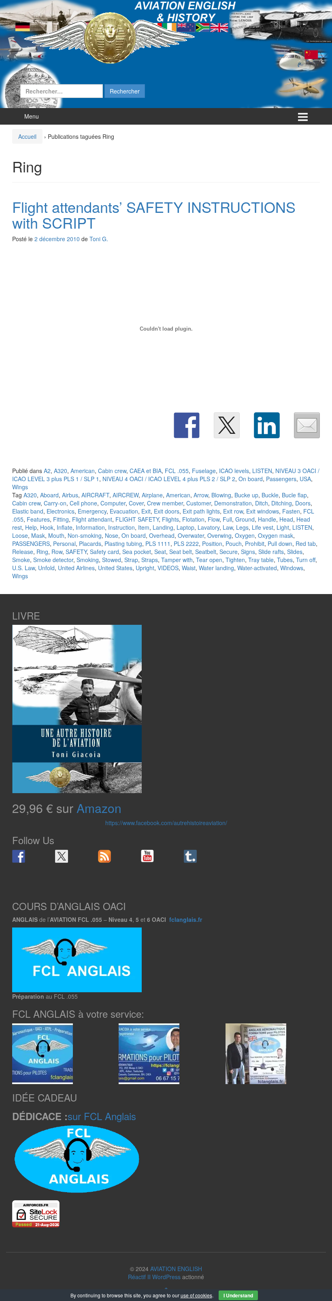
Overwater (191, 535)
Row (56, 552)
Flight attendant (92, 519)
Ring (42, 552)
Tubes (285, 560)
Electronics (60, 511)
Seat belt (180, 552)
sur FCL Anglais (102, 1116)
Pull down (280, 543)
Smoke (21, 560)
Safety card (104, 552)
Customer (198, 503)
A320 (60, 471)
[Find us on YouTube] (147, 856)
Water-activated (257, 568)
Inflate (64, 527)
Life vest (262, 527)
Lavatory (208, 527)
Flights (170, 519)
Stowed (111, 560)
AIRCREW (125, 495)
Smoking (88, 560)
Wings (20, 487)
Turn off (305, 560)
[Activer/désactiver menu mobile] (303, 116)
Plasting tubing (123, 543)
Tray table (261, 560)
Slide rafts (271, 552)
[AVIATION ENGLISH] (109, 37)
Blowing (221, 495)
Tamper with (177, 560)
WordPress (166, 1277)
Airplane (152, 495)
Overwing (219, 535)
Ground (245, 519)
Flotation (193, 519)
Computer (113, 503)
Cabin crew (112, 471)
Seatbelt (205, 552)
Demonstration (233, 503)
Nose (111, 535)
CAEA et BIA (146, 471)
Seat (160, 552)
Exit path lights (201, 511)
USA (305, 479)
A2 (47, 471)
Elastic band (27, 511)
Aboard (49, 495)
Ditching (281, 503)
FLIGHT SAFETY (137, 519)
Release (22, 552)
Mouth (56, 535)
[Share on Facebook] (187, 425)
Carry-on (55, 503)
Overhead (162, 535)
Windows (291, 568)
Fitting (61, 519)
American (82, 471)
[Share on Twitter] (227, 425)
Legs (242, 527)
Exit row (233, 511)
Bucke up (246, 495)
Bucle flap (294, 495)
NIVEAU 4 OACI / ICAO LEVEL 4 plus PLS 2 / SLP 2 (168, 479)
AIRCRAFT (95, 495)
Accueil (27, 136)
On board (250, 479)
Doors (303, 503)
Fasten (291, 511)
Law (228, 527)
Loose (20, 535)
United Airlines (76, 568)
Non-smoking (85, 535)
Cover (136, 503)
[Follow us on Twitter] (61, 856)
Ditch (261, 503)
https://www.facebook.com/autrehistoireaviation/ (166, 823)
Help (31, 527)
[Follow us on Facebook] (18, 856)
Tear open (209, 560)
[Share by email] (307, 425)
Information (90, 527)
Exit (146, 511)
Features (38, 519)
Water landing (216, 568)
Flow (213, 519)
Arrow (201, 495)
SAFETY (76, 552)
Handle (267, 519)
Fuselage (204, 471)
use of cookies (196, 1295)
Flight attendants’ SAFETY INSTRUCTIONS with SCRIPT (154, 214)
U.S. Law (23, 568)
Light (283, 527)
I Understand (238, 1295)
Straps (149, 560)
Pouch (234, 543)
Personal (64, 543)
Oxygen (245, 535)
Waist (189, 568)
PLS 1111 (157, 543)
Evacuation (124, 511)
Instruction (121, 527)
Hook (46, 527)
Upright (145, 568)
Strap (131, 560)
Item (143, 527)
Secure (228, 552)
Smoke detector (53, 560)
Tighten (235, 560)
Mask (38, 535)
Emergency (92, 511)
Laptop (185, 527)
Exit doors (166, 511)
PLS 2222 (186, 543)
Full (227, 519)
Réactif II (139, 1277)
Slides (294, 552)
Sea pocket (136, 552)
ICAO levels (234, 471)
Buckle (270, 495)
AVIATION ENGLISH (176, 1269)
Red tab (306, 543)
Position (212, 543)
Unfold (46, 568)
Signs (248, 552)
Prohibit (254, 543)
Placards (90, 543)
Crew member (165, 503)
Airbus (70, 495)
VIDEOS (168, 568)
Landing (163, 527)
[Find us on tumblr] (190, 856)
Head (286, 519)
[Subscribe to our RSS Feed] (104, 856)
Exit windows (262, 511)
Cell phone (83, 503)
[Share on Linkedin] (267, 425)
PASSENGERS (31, 543)
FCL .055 (177, 471)
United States (115, 568)
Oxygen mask (275, 535)
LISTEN (262, 471)
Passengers (281, 479)
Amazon (99, 808)
